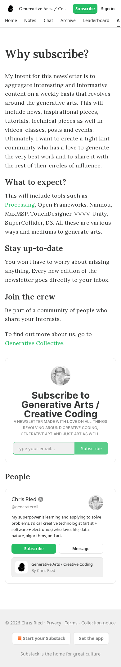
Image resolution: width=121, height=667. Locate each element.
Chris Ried (23, 499)
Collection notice (98, 623)
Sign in (108, 8)
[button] (10, 20)
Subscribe (85, 8)
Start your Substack (44, 638)
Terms (71, 623)
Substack (29, 654)
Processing (20, 204)
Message (81, 548)
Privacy (54, 623)
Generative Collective (34, 343)
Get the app (91, 638)
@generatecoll (24, 506)
